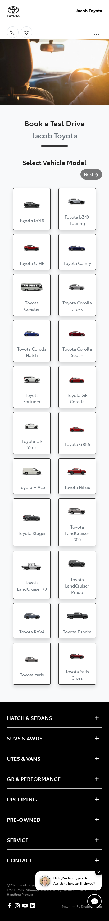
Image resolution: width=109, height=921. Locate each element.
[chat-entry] (94, 901)
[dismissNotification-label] (98, 872)
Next (88, 174)
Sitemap (32, 890)
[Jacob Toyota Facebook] (11, 905)
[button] (96, 32)
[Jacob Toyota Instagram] (18, 905)
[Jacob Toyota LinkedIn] (34, 905)
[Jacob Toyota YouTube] (26, 905)
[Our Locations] (26, 32)
